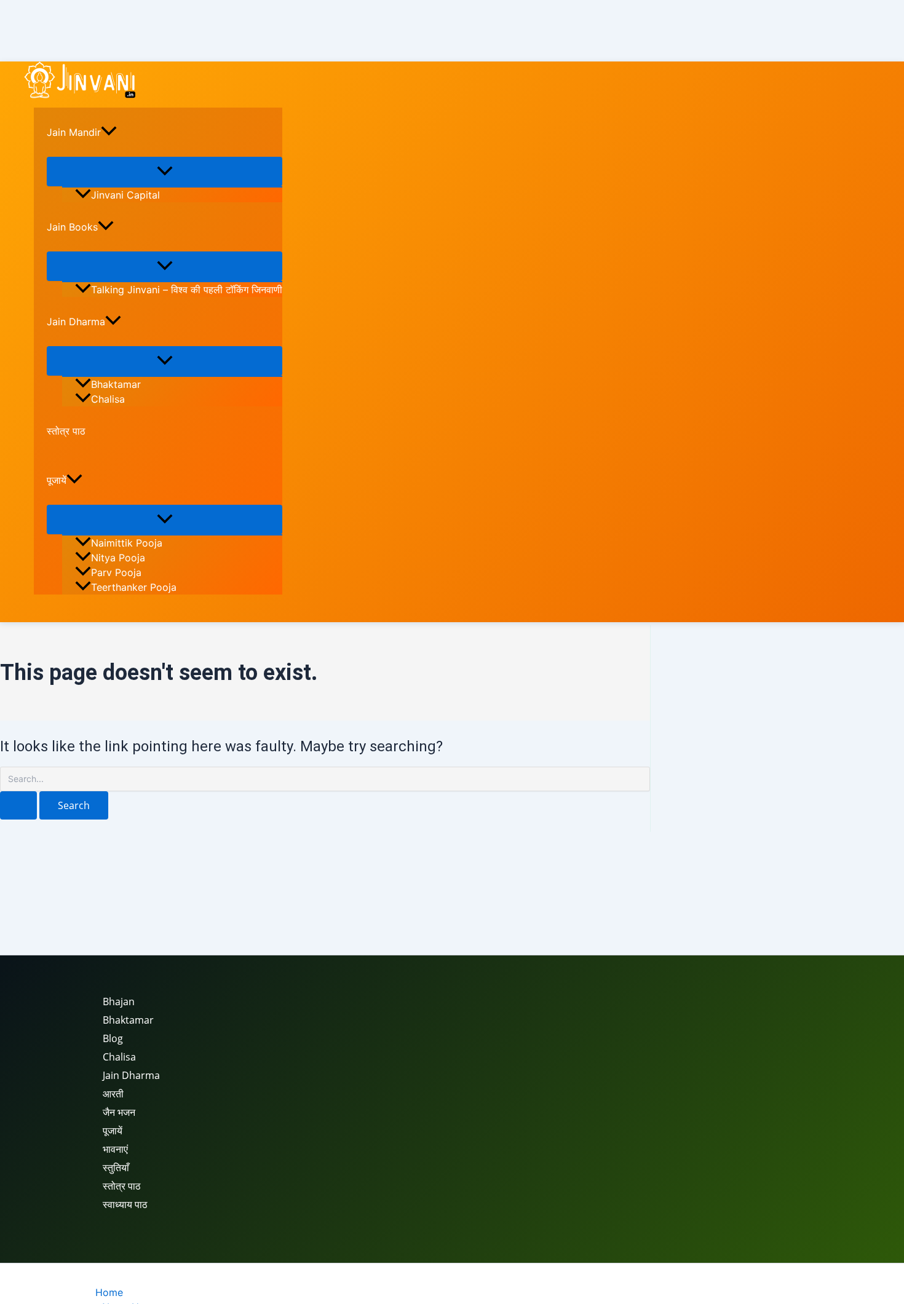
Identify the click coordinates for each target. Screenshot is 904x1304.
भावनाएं (115, 1149)
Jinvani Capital (125, 195)
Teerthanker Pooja (133, 587)
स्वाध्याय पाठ (125, 1204)
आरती (113, 1093)
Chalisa (108, 399)
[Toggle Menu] (164, 171)
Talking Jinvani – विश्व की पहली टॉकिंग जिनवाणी (186, 289)
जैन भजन (119, 1112)
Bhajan (119, 1001)
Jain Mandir (74, 132)
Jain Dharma (76, 321)
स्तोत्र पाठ (66, 431)
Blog (113, 1038)
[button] (109, 132)
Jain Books (72, 227)
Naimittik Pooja (126, 543)
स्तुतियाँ (116, 1167)
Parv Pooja (116, 572)
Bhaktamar (116, 384)
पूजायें (56, 480)
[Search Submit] (18, 805)
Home (109, 1292)
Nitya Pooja (118, 557)
